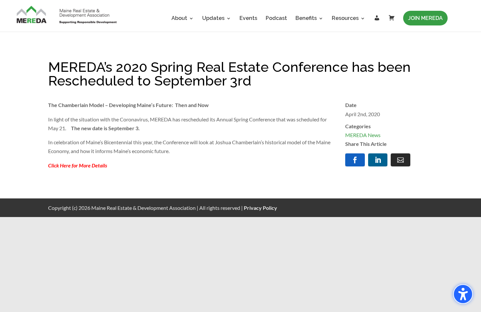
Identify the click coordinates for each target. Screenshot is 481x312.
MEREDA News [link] (363, 135)
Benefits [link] (306, 18)
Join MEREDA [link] (425, 18)
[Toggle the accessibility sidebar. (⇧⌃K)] (463, 294)
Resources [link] (345, 18)
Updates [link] (213, 18)
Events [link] (248, 18)
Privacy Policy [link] (260, 208)
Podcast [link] (276, 18)
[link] (67, 15)
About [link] (179, 18)
